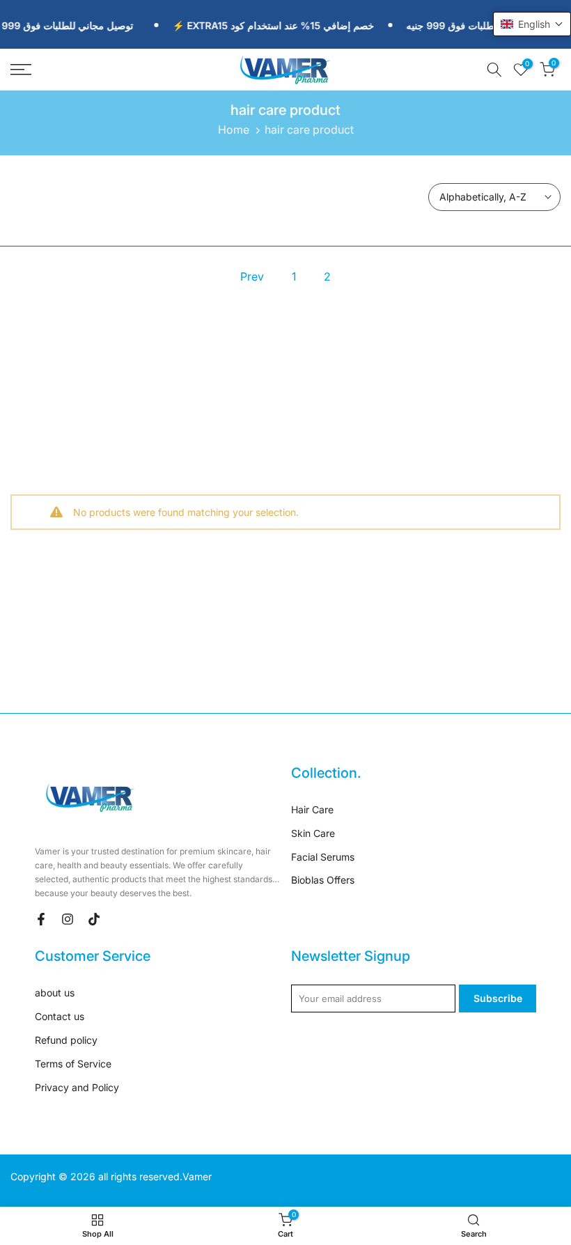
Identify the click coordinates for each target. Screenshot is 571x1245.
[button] (532, 24)
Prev (252, 276)
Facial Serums (322, 857)
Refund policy (66, 1040)
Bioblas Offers (322, 880)
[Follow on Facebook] (41, 919)
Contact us (59, 1016)
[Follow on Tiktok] (94, 919)
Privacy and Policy (77, 1087)
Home (233, 129)
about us (55, 993)
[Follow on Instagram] (67, 919)
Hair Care (312, 809)
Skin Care (313, 833)
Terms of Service (73, 1064)
